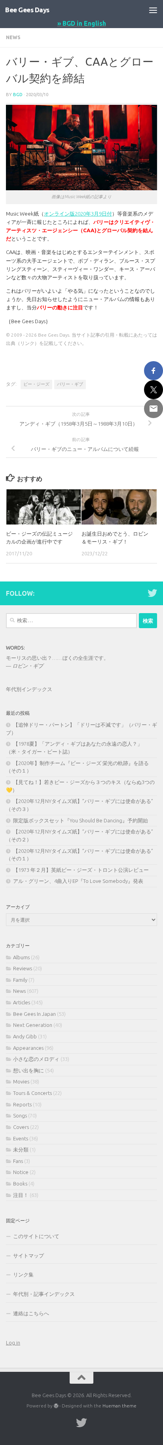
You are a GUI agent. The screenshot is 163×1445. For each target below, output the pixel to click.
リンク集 (23, 1274)
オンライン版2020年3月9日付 (78, 213)
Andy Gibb (25, 1036)
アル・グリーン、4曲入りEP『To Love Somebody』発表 (78, 881)
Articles (21, 1002)
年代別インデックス (29, 689)
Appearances (28, 1048)
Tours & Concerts (32, 1093)
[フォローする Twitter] (152, 593)
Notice (20, 1172)
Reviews (22, 968)
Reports (22, 1104)
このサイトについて (36, 1236)
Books (20, 1183)
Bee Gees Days (27, 9)
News (13, 37)
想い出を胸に (28, 1070)
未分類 (20, 1149)
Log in (13, 1342)
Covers (21, 1127)
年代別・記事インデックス (44, 1294)
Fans (18, 1161)
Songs (20, 1115)
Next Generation (32, 1025)
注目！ (20, 1195)
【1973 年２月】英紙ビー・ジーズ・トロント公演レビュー (81, 870)
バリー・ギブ (70, 384)
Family (20, 980)
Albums (21, 957)
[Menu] (153, 10)
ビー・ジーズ (36, 384)
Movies (21, 1081)
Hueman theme (119, 1405)
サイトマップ (28, 1255)
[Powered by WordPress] (56, 1405)
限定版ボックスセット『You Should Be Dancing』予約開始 (80, 820)
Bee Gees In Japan (34, 1014)
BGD (18, 94)
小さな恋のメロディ (36, 1059)
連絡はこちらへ (31, 1313)
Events (20, 1138)
